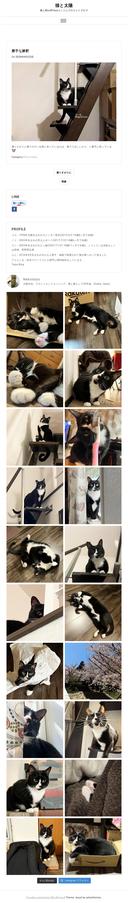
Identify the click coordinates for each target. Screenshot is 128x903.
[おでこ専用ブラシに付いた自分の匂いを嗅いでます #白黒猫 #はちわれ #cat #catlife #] (93, 437)
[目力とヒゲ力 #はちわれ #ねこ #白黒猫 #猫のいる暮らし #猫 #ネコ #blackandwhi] (93, 729)
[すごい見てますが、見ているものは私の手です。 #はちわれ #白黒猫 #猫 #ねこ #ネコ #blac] (93, 378)
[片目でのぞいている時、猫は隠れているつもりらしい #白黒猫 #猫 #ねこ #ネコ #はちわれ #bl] (34, 612)
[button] (63, 21)
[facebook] (14, 208)
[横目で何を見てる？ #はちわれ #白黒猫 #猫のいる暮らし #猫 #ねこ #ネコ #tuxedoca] (34, 788)
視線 (64, 181)
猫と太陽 (64, 5)
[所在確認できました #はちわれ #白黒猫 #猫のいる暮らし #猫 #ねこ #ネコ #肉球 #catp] (93, 788)
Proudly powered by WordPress (45, 897)
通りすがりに (64, 172)
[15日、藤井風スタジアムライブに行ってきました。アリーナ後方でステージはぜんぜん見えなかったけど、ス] (34, 846)
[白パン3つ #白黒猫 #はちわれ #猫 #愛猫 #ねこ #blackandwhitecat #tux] (34, 378)
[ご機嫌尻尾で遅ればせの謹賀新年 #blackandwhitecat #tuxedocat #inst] (34, 495)
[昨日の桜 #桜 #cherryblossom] (93, 671)
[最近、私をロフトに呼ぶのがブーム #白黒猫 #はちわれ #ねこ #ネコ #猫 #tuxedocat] (93, 554)
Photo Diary (30, 157)
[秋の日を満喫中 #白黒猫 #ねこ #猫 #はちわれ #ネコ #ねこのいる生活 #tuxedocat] (93, 495)
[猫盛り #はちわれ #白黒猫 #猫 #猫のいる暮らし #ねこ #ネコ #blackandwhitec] (93, 846)
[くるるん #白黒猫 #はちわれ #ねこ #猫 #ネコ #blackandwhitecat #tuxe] (34, 437)
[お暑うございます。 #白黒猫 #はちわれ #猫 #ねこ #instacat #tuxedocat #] (93, 320)
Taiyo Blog (18, 264)
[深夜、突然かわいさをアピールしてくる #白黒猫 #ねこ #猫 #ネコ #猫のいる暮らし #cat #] (93, 612)
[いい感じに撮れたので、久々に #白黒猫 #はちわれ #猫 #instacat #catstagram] (34, 729)
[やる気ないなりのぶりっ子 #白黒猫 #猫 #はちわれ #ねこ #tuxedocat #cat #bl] (34, 320)
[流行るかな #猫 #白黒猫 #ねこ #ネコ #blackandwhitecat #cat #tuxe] (34, 671)
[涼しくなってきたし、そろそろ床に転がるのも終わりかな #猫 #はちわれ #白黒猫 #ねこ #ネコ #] (34, 554)
